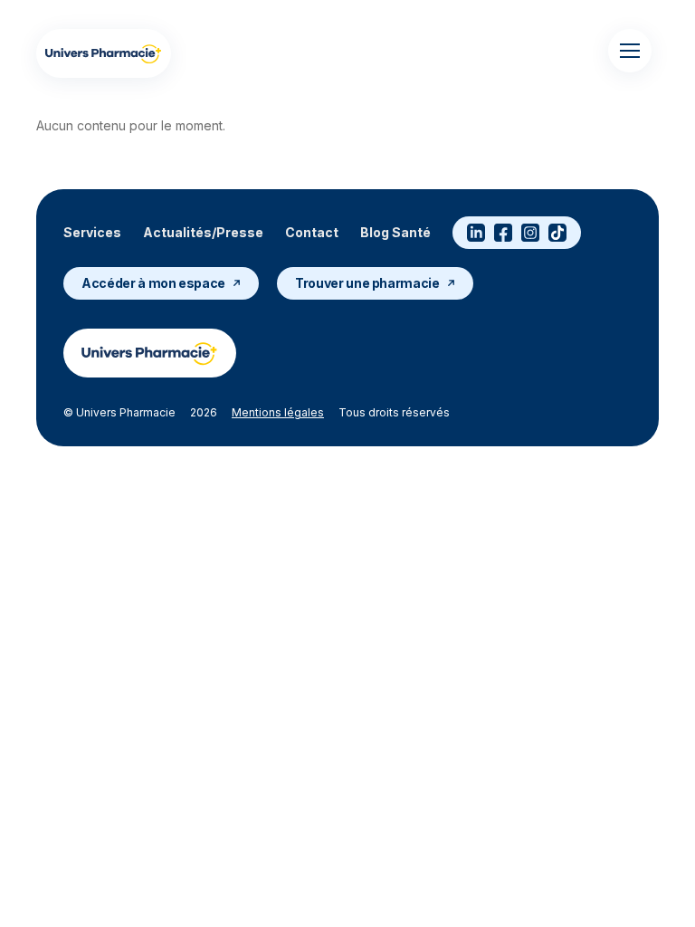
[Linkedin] (476, 233)
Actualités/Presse (203, 232)
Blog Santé (395, 232)
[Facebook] (503, 233)
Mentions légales (278, 412)
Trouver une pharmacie (367, 283)
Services (92, 232)
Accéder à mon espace (153, 283)
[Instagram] (530, 233)
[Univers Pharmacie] (103, 53)
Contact (311, 232)
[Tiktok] (557, 233)
